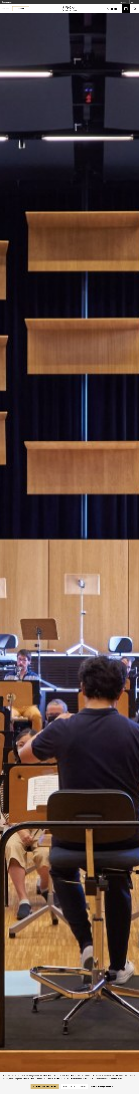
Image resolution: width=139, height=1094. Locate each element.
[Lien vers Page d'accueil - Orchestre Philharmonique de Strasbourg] (69, 8)
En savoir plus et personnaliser (102, 1087)
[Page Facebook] (112, 8)
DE (132, 2)
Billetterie (21, 9)
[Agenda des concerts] (126, 8)
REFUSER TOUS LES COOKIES (74, 1086)
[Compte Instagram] (108, 8)
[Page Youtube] (115, 8)
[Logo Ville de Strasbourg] (7, 2)
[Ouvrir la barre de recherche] (134, 8)
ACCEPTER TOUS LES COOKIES (44, 1086)
